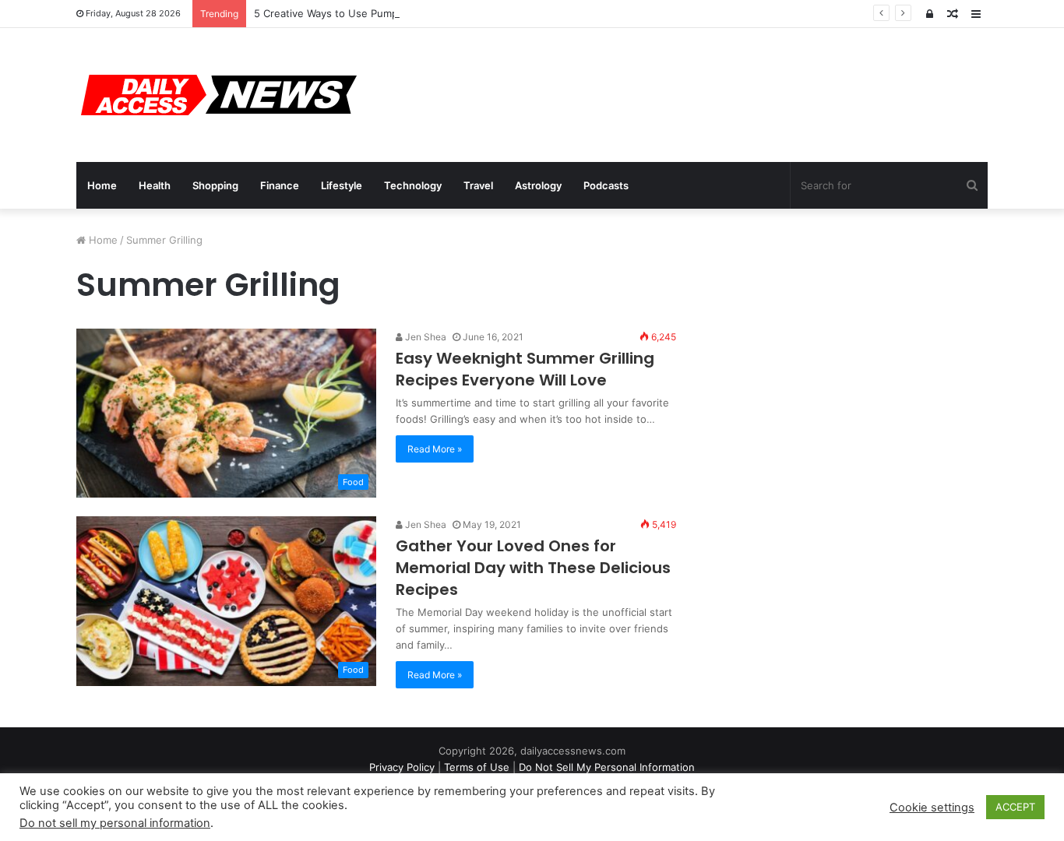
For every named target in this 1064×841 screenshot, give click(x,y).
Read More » (434, 449)
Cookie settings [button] (932, 808)
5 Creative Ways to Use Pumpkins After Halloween (377, 13)
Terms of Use (476, 767)
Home (102, 185)
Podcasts (606, 185)
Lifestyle (341, 185)
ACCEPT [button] (1015, 807)
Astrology (538, 185)
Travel (478, 185)
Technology (413, 185)
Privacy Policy (402, 767)
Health (155, 185)
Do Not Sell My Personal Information (607, 767)
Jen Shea (424, 337)
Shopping (215, 185)
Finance (279, 185)
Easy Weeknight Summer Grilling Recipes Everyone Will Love (525, 369)
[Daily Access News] (216, 95)
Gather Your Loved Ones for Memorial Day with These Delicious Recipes (533, 567)
